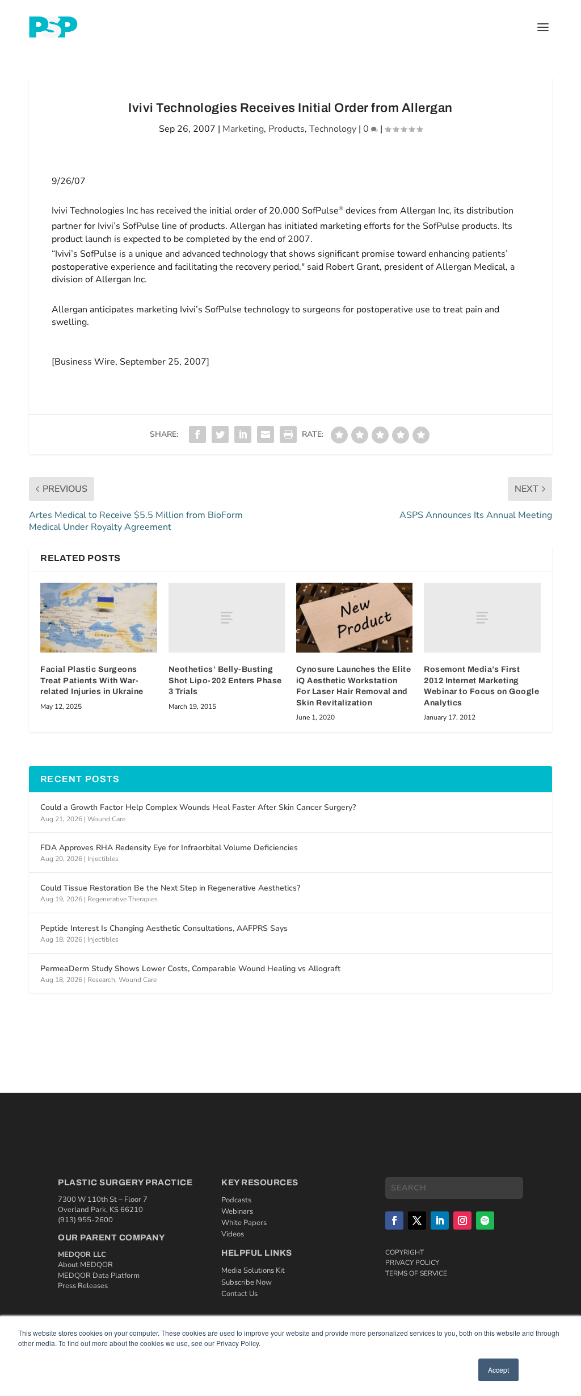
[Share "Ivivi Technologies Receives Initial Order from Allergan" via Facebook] (197, 434)
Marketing (243, 129)
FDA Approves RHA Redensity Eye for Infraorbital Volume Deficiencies (169, 847)
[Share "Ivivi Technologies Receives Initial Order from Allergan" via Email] (265, 434)
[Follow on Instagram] (462, 1220)
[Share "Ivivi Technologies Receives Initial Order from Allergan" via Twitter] (220, 434)
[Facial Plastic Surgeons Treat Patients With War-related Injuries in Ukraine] (98, 618)
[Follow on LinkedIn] (440, 1220)
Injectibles (103, 858)
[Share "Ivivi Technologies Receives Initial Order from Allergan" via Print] (288, 434)
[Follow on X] (417, 1220)
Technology (332, 129)
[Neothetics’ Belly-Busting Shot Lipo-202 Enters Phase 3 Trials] (227, 618)
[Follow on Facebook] (394, 1220)
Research (101, 979)
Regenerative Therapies (122, 899)
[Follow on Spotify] (485, 1220)
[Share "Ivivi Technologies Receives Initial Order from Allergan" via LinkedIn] (242, 434)
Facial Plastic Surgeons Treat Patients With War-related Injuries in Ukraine (92, 680)
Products (286, 129)
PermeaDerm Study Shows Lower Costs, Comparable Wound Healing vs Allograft (190, 968)
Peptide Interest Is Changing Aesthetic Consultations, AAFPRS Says (164, 928)
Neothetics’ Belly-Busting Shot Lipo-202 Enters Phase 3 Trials (225, 680)
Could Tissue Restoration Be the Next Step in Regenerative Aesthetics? (170, 888)
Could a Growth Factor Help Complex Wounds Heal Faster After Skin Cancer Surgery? (198, 807)
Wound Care (106, 819)
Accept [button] (498, 1369)
